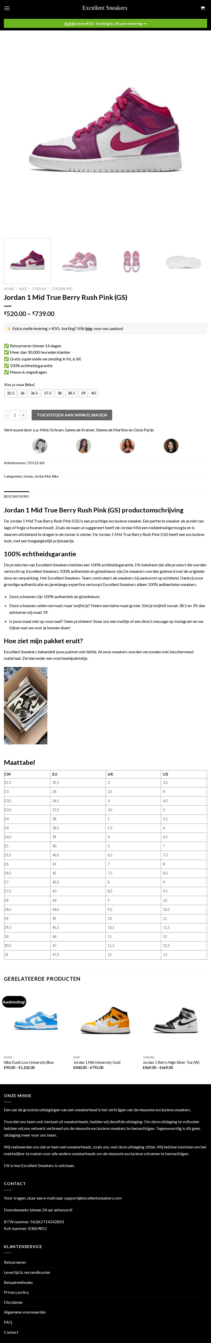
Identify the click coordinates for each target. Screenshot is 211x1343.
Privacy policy (16, 1292)
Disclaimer (13, 1302)
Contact (11, 1332)
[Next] (196, 132)
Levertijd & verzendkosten (27, 1272)
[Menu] (7, 8)
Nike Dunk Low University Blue (29, 1062)
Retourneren (15, 1262)
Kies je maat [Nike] (19, 385)
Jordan (39, 289)
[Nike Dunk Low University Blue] (36, 1020)
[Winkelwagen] (202, 8)
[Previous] (14, 132)
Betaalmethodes (18, 1282)
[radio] (10, 393)
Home (9, 289)
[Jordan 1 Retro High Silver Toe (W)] (175, 1020)
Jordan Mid (62, 289)
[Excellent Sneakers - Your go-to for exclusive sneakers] (107, 8)
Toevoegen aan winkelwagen (72, 414)
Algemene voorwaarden (25, 1311)
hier (89, 328)
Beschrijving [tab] (16, 496)
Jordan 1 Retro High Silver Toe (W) (171, 1062)
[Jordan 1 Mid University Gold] (105, 1020)
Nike (23, 289)
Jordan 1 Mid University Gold (96, 1062)
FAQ (8, 1322)
